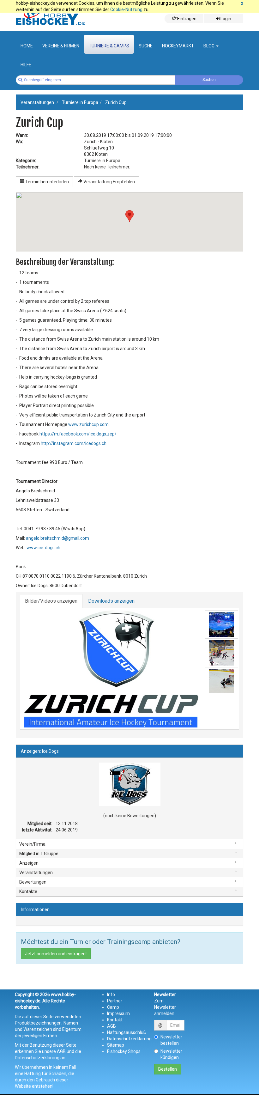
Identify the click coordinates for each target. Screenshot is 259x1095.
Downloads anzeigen (111, 601)
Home (27, 45)
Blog (209, 45)
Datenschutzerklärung (129, 1038)
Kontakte (28, 891)
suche (146, 45)
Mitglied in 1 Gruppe (38, 853)
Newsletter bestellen (171, 1040)
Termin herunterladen (46, 181)
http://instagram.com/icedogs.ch (73, 443)
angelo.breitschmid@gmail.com (57, 538)
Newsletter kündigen (171, 1054)
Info (111, 994)
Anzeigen (29, 863)
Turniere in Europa (80, 102)
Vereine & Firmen (60, 45)
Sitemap (115, 1045)
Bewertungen (32, 882)
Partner (114, 1000)
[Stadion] (221, 624)
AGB (111, 1026)
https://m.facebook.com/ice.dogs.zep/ (78, 433)
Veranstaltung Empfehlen (108, 181)
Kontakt (115, 1019)
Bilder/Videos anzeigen (51, 601)
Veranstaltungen (37, 102)
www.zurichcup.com (88, 424)
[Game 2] (221, 681)
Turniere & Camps (109, 45)
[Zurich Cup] (111, 669)
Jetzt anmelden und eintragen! (56, 953)
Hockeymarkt (178, 45)
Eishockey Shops (124, 1051)
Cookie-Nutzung (126, 9)
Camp (113, 1007)
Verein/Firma (32, 844)
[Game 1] (221, 653)
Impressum (118, 1013)
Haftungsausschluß (126, 1032)
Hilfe (26, 64)
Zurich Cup (116, 102)
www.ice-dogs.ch (43, 547)
